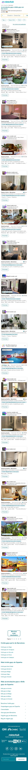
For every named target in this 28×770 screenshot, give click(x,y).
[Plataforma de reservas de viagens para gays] (14, 735)
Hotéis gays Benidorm (6, 669)
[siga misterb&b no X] (12, 748)
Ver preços (5, 59)
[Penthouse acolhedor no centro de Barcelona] (24, 606)
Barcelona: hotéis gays (7, 703)
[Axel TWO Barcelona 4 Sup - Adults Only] (24, 362)
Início (2, 5)
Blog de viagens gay (7, 718)
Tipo (3, 20)
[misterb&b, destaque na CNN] (4, 729)
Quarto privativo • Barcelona (6, 50)
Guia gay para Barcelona (8, 712)
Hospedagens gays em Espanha (10, 706)
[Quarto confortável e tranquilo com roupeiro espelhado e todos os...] (24, 430)
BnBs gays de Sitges (6, 691)
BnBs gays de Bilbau (6, 696)
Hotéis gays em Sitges (6, 647)
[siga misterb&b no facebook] (7, 748)
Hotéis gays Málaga (6, 671)
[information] (5, 31)
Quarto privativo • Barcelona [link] (8, 262)
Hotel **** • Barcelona (9, 365)
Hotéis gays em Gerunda (7, 652)
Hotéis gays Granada (6, 677)
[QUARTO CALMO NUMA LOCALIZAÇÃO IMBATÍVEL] (24, 499)
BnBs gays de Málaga (6, 693)
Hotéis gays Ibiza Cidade (7, 666)
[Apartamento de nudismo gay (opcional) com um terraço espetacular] (24, 535)
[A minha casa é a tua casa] (24, 154)
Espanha (6, 5)
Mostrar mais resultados (14, 633)
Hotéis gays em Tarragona (7, 649)
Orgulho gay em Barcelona (9, 715)
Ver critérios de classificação (19, 24)
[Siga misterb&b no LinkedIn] (21, 748)
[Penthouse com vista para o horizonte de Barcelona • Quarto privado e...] (24, 570)
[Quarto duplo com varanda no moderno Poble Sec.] (24, 47)
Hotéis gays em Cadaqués (7, 657)
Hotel (19, 20)
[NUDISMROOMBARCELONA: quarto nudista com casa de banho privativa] (24, 118)
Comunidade (5, 709)
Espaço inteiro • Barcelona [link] (8, 192)
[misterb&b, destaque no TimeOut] (22, 729)
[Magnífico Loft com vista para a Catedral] (24, 223)
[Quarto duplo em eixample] (24, 293)
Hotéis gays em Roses (6, 655)
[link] (14, 54)
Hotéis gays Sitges (5, 674)
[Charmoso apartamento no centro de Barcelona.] (24, 83)
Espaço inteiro (12, 20)
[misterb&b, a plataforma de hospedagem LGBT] (7, 2)
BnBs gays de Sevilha (6, 688)
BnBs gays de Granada (6, 699)
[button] (14, 345)
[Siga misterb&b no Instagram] (16, 748)
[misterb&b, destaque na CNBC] (13, 729)
